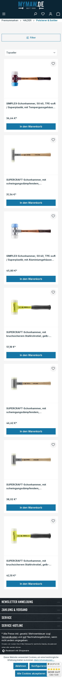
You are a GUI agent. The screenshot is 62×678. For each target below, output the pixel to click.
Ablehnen (20, 666)
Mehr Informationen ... (44, 660)
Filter (33, 37)
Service (7, 618)
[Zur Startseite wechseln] (31, 5)
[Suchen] (35, 14)
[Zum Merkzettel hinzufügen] (53, 64)
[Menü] (4, 14)
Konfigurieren (39, 666)
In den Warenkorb (31, 126)
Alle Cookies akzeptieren (31, 673)
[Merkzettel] (43, 14)
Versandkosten (9, 637)
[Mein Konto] (50, 14)
